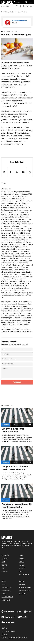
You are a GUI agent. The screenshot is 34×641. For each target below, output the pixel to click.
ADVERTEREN (23, 594)
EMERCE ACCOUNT (7, 587)
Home (2, 12)
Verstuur (17, 382)
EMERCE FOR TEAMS (24, 590)
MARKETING (5, 559)
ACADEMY (22, 568)
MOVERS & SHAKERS (7, 597)
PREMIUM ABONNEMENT (25, 587)
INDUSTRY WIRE (6, 600)
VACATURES (22, 584)
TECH (3, 568)
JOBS (20, 571)
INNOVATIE (4, 571)
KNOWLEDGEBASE (24, 574)
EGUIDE (3, 594)
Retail (17, 2)
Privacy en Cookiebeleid (8, 631)
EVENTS (21, 559)
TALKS (21, 555)
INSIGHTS (21, 562)
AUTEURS (21, 565)
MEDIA (3, 562)
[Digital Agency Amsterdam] (8, 611)
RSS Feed (4, 628)
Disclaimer (4, 634)
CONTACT (21, 581)
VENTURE (4, 565)
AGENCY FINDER (6, 590)
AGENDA (4, 581)
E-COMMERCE (5, 555)
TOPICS (3, 584)
